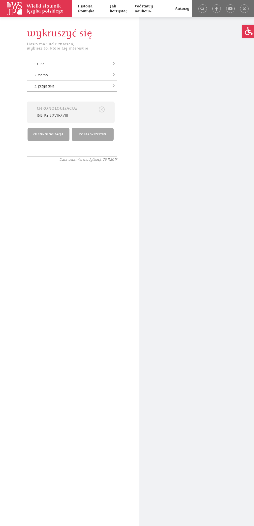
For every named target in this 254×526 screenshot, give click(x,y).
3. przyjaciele (44, 86)
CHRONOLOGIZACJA (48, 134)
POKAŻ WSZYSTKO (92, 134)
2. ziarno (41, 75)
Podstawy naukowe (144, 9)
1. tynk (39, 64)
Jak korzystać (118, 9)
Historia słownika (86, 9)
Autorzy (182, 8)
